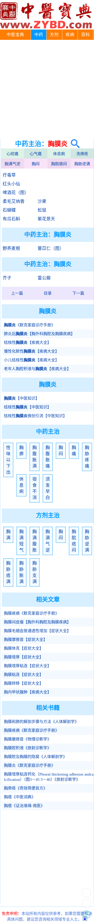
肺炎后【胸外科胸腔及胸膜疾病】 (39, 334)
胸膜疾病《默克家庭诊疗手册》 (31, 613)
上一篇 (17, 293)
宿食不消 (34, 488)
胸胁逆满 (82, 164)
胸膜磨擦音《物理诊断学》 (27, 739)
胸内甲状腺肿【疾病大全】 (27, 692)
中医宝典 (15, 34)
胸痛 (74, 450)
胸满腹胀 (34, 540)
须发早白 (47, 488)
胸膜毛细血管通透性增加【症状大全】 (37, 631)
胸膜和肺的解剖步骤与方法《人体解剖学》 (41, 722)
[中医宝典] (46, 27)
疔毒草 (9, 175)
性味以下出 (8, 460)
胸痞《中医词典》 (19, 797)
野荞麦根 (11, 248)
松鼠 (42, 210)
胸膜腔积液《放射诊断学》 (27, 748)
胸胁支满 (34, 572)
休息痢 (59, 154)
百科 (85, 34)
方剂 (54, 34)
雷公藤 (44, 278)
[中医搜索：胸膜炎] (74, 143)
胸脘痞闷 (59, 164)
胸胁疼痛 (87, 456)
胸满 (8, 534)
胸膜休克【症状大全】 (23, 648)
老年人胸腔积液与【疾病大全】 (37, 369)
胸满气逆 (12, 164)
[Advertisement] (47, 89)
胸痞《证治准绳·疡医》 (24, 806)
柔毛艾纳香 (13, 201)
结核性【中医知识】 (27, 407)
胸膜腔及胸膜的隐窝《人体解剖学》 (35, 757)
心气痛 (36, 154)
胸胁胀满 (21, 572)
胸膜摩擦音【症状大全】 (25, 639)
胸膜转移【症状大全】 (23, 683)
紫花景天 (46, 218)
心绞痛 (12, 154)
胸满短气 (21, 540)
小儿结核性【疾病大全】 (31, 360)
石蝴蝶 (9, 210)
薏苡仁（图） (51, 248)
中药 (38, 34)
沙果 (42, 201)
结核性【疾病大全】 (27, 342)
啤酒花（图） (16, 192)
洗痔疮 (82, 154)
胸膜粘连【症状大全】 (23, 674)
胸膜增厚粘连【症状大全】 (27, 666)
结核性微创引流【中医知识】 (35, 416)
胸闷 (36, 164)
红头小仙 (11, 183)
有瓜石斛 (11, 218)
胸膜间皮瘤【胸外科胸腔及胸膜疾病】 (37, 622)
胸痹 (21, 450)
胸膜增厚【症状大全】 (23, 657)
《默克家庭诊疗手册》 (29, 325)
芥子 (7, 278)
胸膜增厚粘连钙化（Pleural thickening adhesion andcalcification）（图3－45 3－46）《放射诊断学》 (49, 777)
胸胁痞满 (8, 572)
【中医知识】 (21, 398)
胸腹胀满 (34, 456)
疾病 (70, 34)
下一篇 (78, 293)
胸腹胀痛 (47, 456)
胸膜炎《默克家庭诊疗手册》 (29, 765)
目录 (48, 293)
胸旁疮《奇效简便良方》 (25, 788)
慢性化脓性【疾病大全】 (31, 351)
